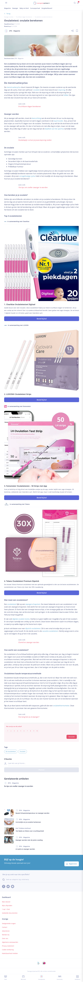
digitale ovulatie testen (21, 619)
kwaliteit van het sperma (54, 129)
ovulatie (36, 90)
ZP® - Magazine (18, 58)
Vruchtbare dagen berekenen (24, 17)
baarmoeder (58, 121)
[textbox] (41, 729)
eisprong (61, 90)
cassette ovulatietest (50, 631)
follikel (65, 95)
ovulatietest (11, 604)
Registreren (73, 864)
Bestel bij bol (42, 319)
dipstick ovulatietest (33, 628)
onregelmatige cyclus (27, 176)
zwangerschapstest (33, 604)
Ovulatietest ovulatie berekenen (43, 17)
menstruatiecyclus (14, 87)
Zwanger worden (8, 17)
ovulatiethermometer (61, 705)
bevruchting (36, 118)
